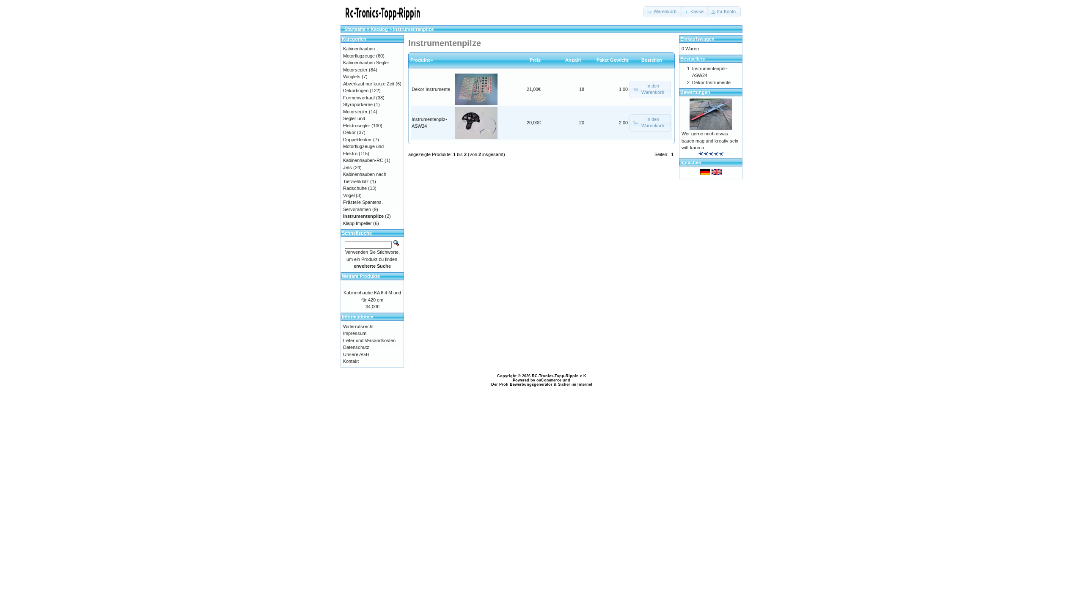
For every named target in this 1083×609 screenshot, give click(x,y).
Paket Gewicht (612, 60)
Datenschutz (356, 347)
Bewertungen (695, 92)
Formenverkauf (359, 97)
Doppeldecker (357, 139)
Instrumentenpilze (413, 29)
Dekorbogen (355, 90)
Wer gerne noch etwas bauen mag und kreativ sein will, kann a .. (710, 140)
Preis (535, 60)
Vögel (349, 195)
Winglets (351, 76)
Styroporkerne (358, 104)
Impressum (354, 333)
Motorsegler (355, 111)
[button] (662, 11)
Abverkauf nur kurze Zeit (368, 83)
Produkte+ (421, 60)
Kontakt (351, 361)
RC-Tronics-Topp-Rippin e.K (559, 376)
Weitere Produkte (361, 276)
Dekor (349, 132)
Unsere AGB (356, 354)
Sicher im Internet (575, 384)
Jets (347, 167)
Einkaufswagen (697, 38)
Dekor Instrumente (431, 89)
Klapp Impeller (357, 223)
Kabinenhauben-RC (363, 160)
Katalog (379, 29)
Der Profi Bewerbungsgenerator (521, 384)
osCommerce (548, 380)
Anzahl (575, 60)
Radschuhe (355, 188)
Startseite (355, 29)
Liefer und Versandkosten (369, 340)
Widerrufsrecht (358, 326)
